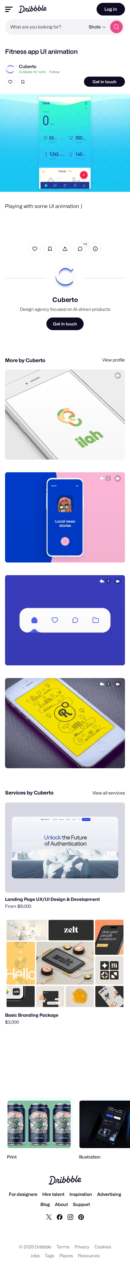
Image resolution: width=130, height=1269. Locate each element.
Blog (45, 1204)
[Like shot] (10, 82)
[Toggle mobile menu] (9, 9)
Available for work (32, 72)
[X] (49, 1217)
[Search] (116, 27)
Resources (89, 1255)
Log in (110, 9)
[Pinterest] (81, 1217)
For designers (23, 1194)
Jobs (35, 1255)
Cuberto (27, 66)
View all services (108, 792)
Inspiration (80, 1194)
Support (81, 1204)
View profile (113, 359)
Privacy (81, 1246)
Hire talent (53, 1194)
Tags (49, 1255)
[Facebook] (59, 1217)
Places (66, 1255)
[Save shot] (23, 82)
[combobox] (45, 27)
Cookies (102, 1246)
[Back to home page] (33, 9)
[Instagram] (70, 1217)
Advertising (109, 1194)
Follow (54, 72)
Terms (62, 1246)
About (61, 1204)
